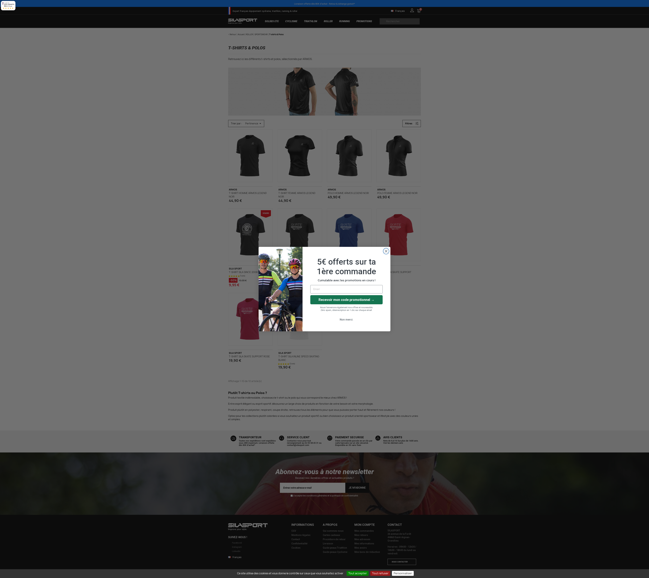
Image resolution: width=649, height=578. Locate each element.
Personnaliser (403, 573)
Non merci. (346, 319)
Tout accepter (357, 573)
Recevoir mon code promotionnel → (346, 300)
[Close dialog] (386, 251)
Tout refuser (380, 573)
